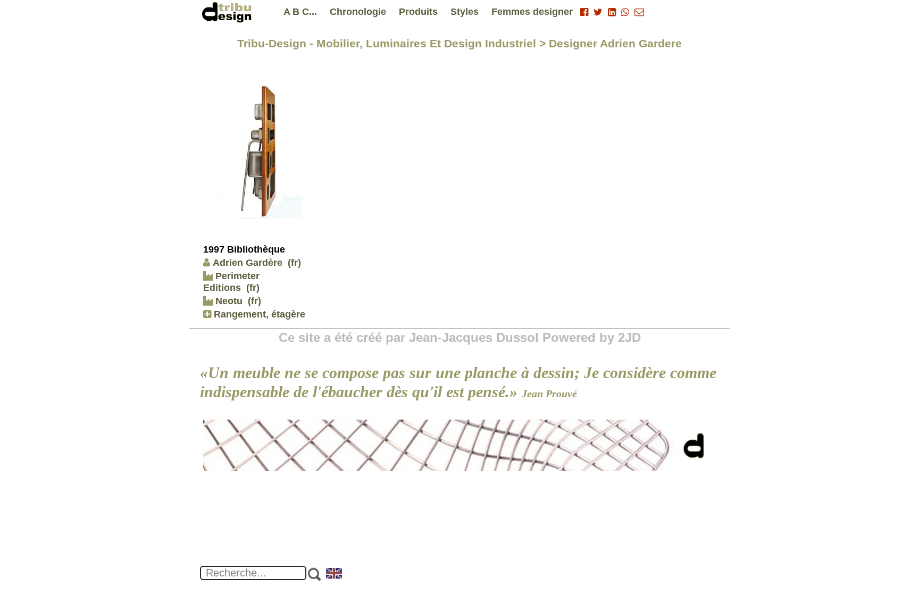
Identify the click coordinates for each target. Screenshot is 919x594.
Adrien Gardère (247, 262)
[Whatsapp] (625, 12)
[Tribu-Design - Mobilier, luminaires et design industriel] (229, 12)
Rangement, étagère (258, 314)
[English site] (334, 574)
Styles (464, 11)
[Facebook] (584, 12)
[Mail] (639, 12)
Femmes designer (532, 11)
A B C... (300, 11)
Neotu (228, 301)
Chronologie (358, 11)
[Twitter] (598, 12)
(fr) (294, 262)
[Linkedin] (612, 12)
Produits (418, 11)
